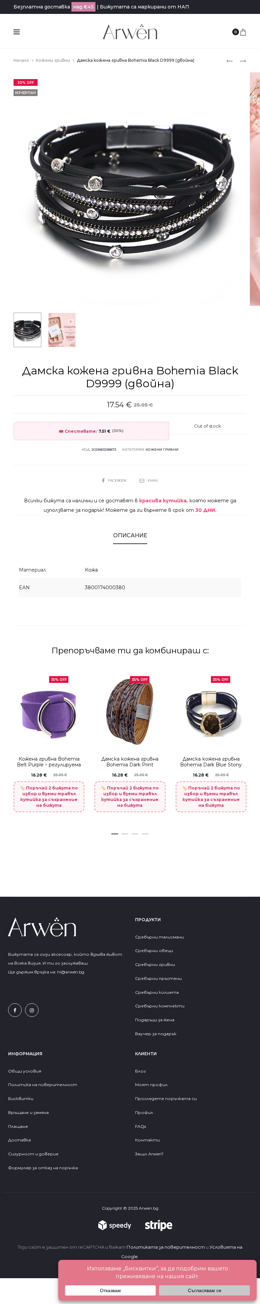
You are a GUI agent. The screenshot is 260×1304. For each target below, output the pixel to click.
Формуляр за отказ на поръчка (43, 1167)
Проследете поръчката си (166, 1098)
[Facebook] (15, 1010)
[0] (243, 32)
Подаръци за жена (155, 1019)
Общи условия (24, 1071)
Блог (140, 1071)
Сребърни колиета (157, 992)
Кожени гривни (53, 60)
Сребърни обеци (154, 950)
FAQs (140, 1126)
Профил (144, 1112)
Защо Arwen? (149, 1153)
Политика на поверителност (42, 1084)
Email (153, 480)
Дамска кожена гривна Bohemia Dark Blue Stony (211, 762)
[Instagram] (32, 1010)
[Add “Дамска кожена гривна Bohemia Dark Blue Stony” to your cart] (239, 739)
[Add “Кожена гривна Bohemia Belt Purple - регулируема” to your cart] (77, 739)
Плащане (18, 1126)
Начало (21, 60)
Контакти (147, 1139)
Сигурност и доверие (33, 1153)
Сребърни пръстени (158, 978)
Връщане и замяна (28, 1112)
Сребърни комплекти (160, 1005)
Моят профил (151, 1084)
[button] (115, 832)
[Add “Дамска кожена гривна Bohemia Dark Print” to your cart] (158, 739)
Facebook (118, 480)
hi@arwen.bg (70, 971)
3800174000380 (105, 587)
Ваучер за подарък (155, 1033)
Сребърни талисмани (159, 936)
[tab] (130, 535)
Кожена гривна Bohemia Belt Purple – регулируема (49, 762)
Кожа (91, 570)
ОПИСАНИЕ (130, 535)
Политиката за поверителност (166, 1247)
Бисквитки (21, 1098)
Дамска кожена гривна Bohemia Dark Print (129, 762)
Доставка (19, 1139)
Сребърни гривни (155, 964)
